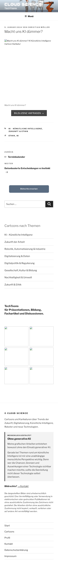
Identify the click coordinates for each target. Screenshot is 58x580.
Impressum (10, 556)
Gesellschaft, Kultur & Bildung (20, 270)
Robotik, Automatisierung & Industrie (24, 249)
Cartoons (9, 531)
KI (18, 136)
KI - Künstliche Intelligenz (25, 129)
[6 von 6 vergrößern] (49, 370)
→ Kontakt (23, 486)
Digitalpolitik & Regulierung (19, 263)
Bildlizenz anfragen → (29, 113)
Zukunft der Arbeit (14, 242)
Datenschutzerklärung (16, 550)
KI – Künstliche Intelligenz (18, 234)
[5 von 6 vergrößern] (24, 370)
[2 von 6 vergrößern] (49, 330)
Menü (30, 16)
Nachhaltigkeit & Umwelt (18, 277)
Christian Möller (39, 27)
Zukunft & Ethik (18, 131)
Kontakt (8, 544)
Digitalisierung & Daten (17, 256)
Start (7, 525)
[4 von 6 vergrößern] (49, 351)
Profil (7, 537)
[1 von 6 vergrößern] (24, 330)
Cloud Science (23, 4)
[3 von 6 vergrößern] (24, 351)
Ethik (12, 136)
